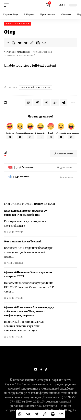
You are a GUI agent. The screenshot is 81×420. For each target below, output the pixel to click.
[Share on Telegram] (26, 43)
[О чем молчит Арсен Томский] (67, 251)
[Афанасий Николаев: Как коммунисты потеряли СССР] (67, 282)
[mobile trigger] (7, 5)
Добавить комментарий (21, 55)
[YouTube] (35, 369)
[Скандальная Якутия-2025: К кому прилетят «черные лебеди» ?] (67, 221)
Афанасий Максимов (17, 51)
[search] (54, 5)
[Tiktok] (46, 369)
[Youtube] (40, 167)
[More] (44, 43)
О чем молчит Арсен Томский (22, 241)
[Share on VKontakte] (19, 43)
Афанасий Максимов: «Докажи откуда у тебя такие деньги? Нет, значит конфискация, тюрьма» (29, 311)
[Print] (38, 43)
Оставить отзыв (65, 153)
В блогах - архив (17, 23)
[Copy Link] (32, 43)
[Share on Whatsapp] (13, 43)
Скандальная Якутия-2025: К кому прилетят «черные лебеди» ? (25, 213)
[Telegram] (40, 177)
